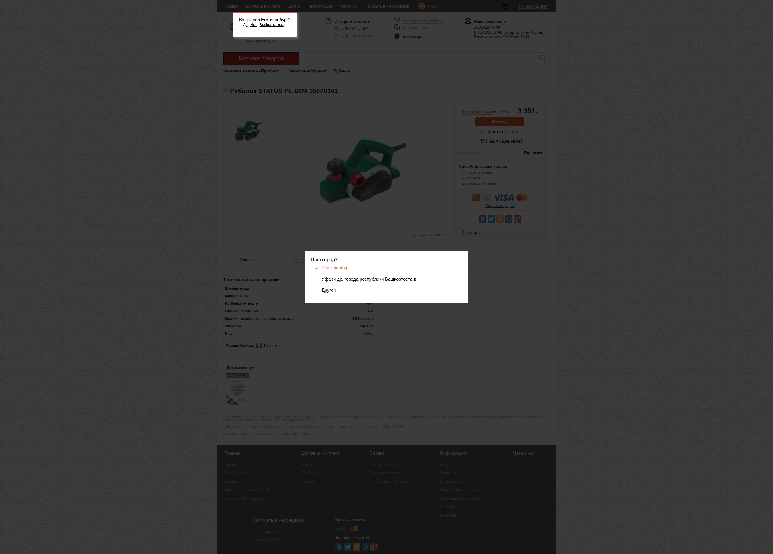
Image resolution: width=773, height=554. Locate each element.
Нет (253, 25)
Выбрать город (272, 25)
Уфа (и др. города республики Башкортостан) (369, 279)
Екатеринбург (336, 268)
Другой (329, 290)
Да (245, 25)
